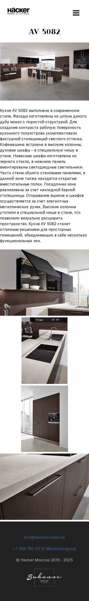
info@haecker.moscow (44, 537)
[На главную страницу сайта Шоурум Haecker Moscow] (19, 13)
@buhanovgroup (61, 548)
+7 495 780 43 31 (29, 548)
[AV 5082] (44, 314)
